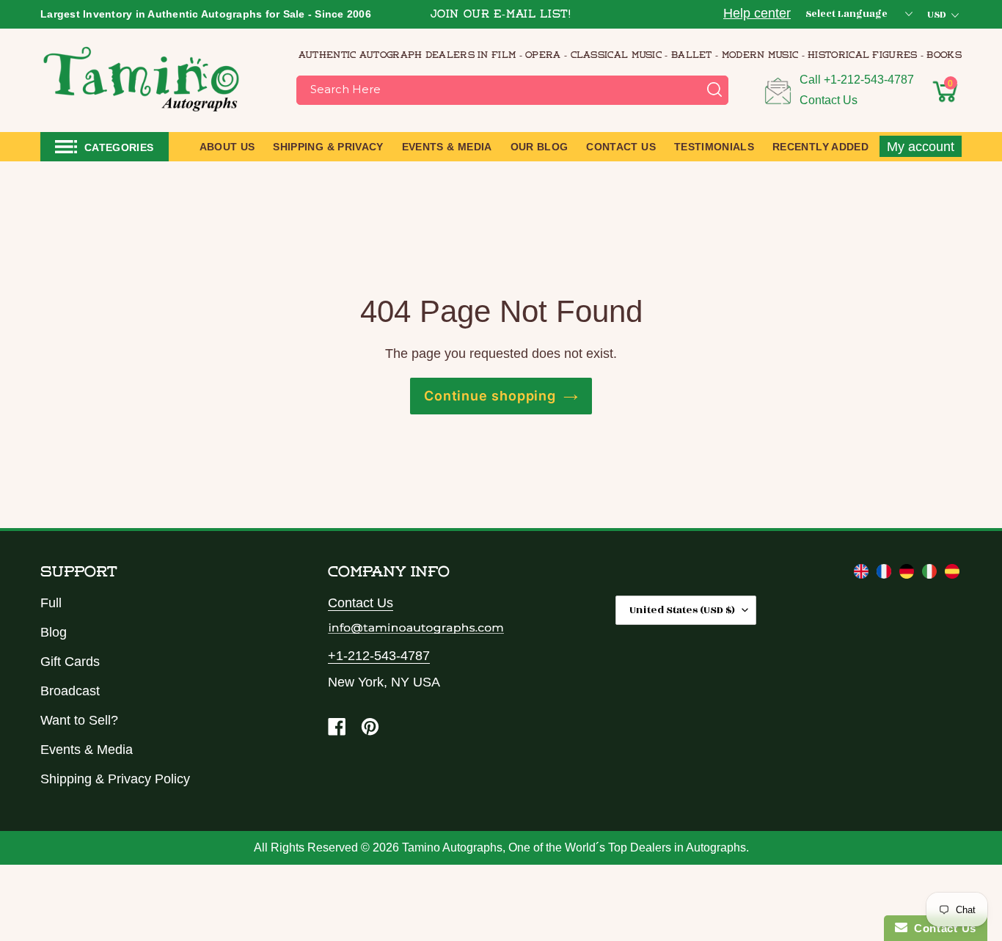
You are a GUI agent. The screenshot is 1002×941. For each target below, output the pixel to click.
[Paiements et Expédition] (885, 574)
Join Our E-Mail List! (501, 15)
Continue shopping (490, 395)
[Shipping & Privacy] (863, 574)
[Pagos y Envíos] (952, 574)
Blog (53, 632)
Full (51, 603)
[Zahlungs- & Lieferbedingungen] (908, 574)
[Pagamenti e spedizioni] (931, 574)
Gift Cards (70, 661)
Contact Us (828, 100)
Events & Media (86, 749)
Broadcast (70, 691)
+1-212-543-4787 (869, 79)
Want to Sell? (79, 720)
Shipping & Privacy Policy (115, 779)
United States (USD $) (682, 610)
